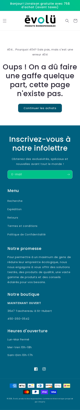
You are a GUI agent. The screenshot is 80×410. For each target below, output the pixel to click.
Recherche (15, 201)
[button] (5, 21)
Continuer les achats (40, 108)
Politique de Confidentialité (26, 234)
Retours (12, 217)
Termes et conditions (22, 226)
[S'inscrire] (68, 174)
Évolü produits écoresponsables (27, 399)
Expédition (14, 209)
